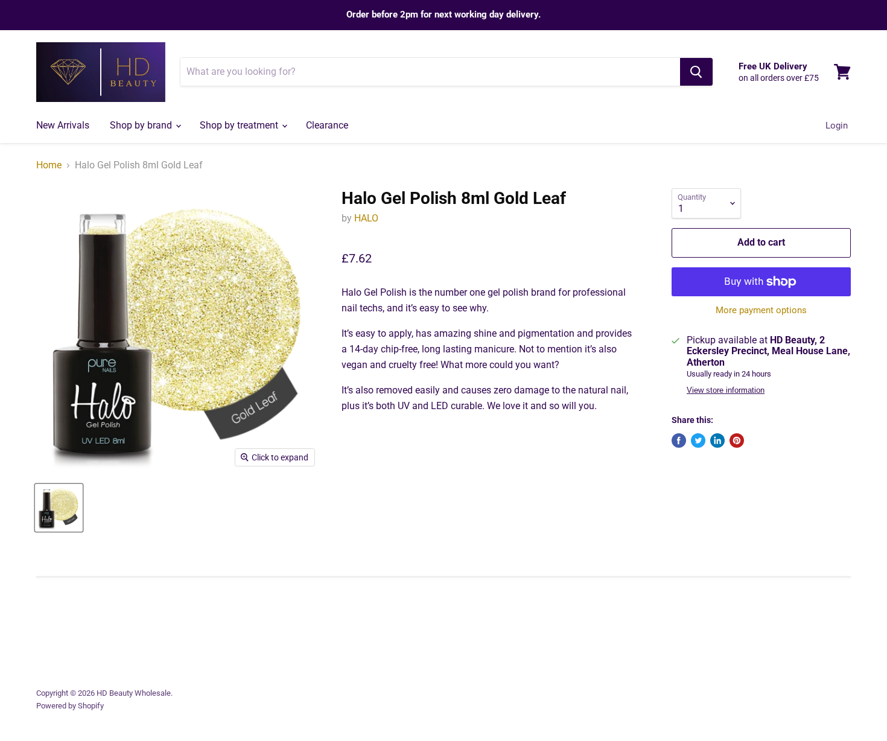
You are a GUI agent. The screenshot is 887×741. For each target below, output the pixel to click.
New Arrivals (62, 125)
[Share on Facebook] (679, 440)
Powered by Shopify (70, 705)
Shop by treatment (240, 125)
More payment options (761, 310)
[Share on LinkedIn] (717, 440)
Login (836, 125)
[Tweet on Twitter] (698, 440)
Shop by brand (142, 125)
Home (49, 165)
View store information (726, 390)
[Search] (696, 72)
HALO (366, 218)
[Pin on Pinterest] (737, 440)
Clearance (327, 125)
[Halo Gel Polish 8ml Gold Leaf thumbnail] (59, 508)
